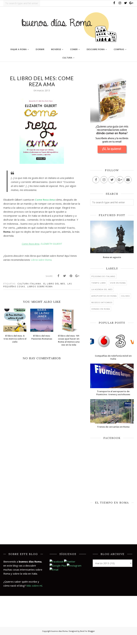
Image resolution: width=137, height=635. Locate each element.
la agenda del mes (101, 289)
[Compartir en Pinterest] (71, 276)
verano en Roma (100, 309)
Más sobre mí (34, 585)
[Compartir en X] (64, 276)
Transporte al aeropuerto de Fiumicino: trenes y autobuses (113, 393)
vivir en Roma (118, 283)
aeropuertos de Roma (104, 296)
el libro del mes (54, 283)
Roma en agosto (112, 257)
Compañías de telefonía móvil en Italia (113, 357)
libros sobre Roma (40, 286)
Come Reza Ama (45, 199)
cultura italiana (29, 283)
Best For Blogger (87, 631)
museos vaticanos (101, 302)
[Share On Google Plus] (77, 276)
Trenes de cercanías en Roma (113, 426)
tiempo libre (98, 283)
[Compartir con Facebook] (58, 276)
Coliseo (125, 296)
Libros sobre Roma (41, 259)
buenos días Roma (59, 631)
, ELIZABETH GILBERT (42, 243)
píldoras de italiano (103, 276)
